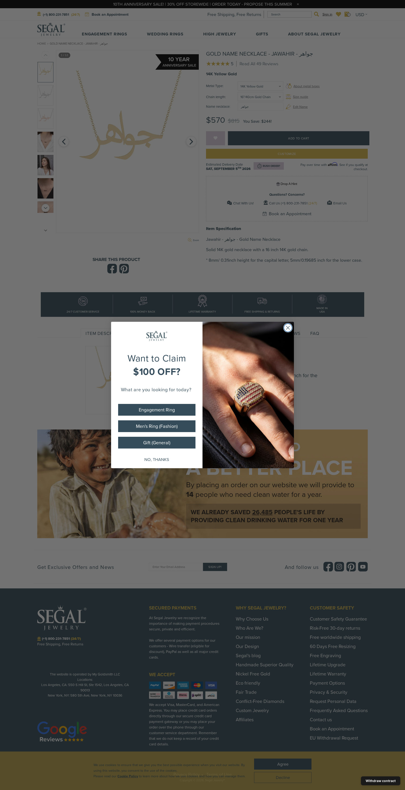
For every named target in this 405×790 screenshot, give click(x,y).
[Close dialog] (288, 328)
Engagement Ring (157, 409)
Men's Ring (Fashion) (157, 426)
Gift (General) (156, 442)
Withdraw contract (381, 781)
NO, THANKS (156, 459)
